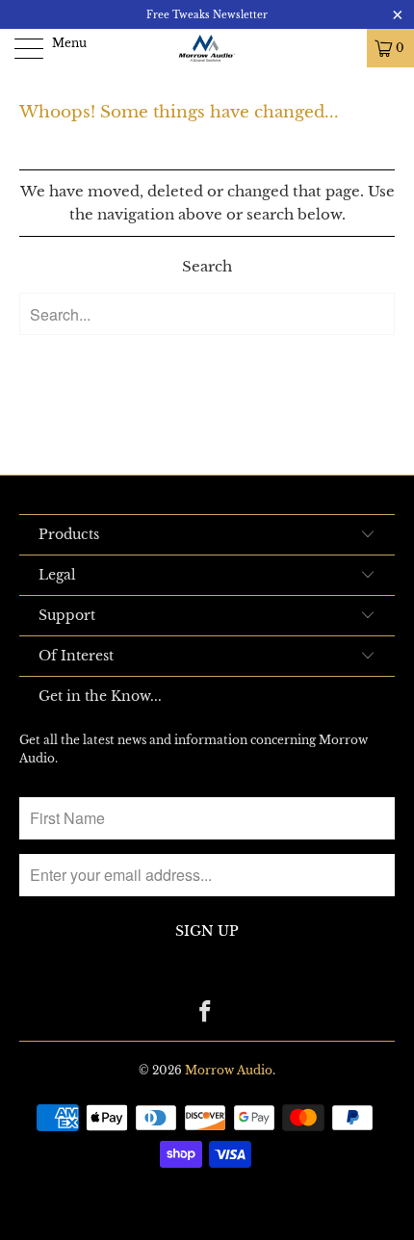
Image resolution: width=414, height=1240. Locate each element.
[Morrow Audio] (207, 48)
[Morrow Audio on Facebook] (206, 1013)
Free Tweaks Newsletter (207, 15)
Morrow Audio (228, 1070)
